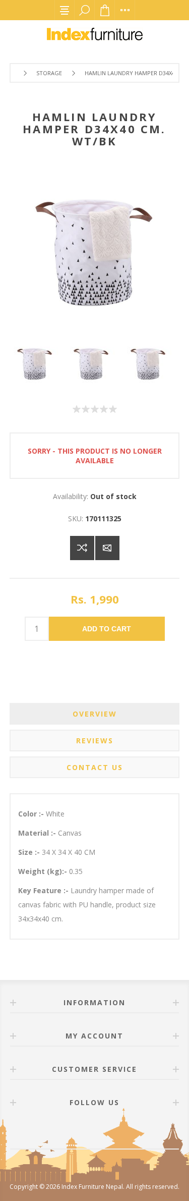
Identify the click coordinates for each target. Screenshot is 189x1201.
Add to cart (106, 629)
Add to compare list (82, 548)
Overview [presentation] (95, 714)
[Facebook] (83, 1130)
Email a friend (107, 548)
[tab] (95, 714)
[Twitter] (107, 1130)
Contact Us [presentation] (95, 767)
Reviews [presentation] (94, 740)
